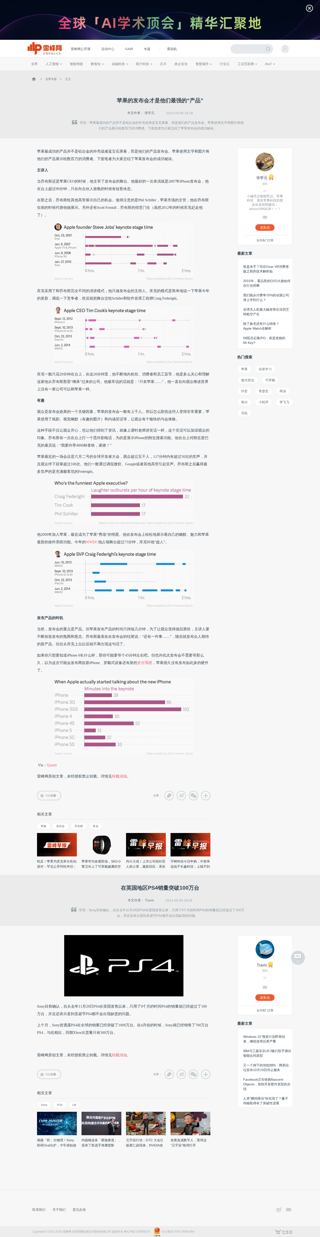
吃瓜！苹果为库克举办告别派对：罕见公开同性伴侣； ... (56, 866)
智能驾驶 (76, 64)
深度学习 (265, 369)
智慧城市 (202, 64)
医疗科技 (142, 64)
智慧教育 (174, 72)
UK (74, 1105)
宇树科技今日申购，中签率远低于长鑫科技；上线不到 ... (190, 866)
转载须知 (119, 776)
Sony (44, 1105)
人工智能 (52, 64)
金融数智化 (80, 72)
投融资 (120, 72)
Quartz (52, 765)
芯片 (163, 64)
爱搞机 (172, 49)
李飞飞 (284, 402)
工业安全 (234, 72)
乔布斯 (78, 826)
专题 (147, 49)
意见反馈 (79, 1209)
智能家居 (289, 72)
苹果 (43, 826)
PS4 (60, 1105)
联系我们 (38, 1209)
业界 (34, 64)
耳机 (244, 413)
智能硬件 (262, 72)
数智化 (96, 64)
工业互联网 (246, 64)
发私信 (265, 227)
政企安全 (181, 64)
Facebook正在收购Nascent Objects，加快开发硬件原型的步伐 (266, 1084)
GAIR (129, 49)
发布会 (60, 826)
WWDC (92, 542)
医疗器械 (133, 72)
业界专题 (51, 79)
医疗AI (109, 72)
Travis (149, 900)
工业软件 (219, 72)
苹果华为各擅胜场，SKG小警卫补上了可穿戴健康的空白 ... (101, 866)
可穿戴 (270, 380)
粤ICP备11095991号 (137, 1231)
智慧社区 (203, 72)
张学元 (149, 113)
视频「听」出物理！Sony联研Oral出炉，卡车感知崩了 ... (56, 1145)
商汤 (282, 391)
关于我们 (59, 1209)
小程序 (263, 402)
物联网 (250, 72)
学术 (48, 72)
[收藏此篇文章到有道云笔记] (169, 795)
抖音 (244, 391)
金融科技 (118, 64)
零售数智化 (63, 72)
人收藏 (51, 795)
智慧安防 (160, 72)
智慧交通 (189, 72)
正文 (68, 79)
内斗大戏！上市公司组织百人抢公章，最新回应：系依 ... (145, 866)
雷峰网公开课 (80, 49)
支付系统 (144, 663)
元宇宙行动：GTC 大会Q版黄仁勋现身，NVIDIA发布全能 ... (144, 1145)
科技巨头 (99, 72)
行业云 (225, 64)
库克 (95, 826)
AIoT (268, 64)
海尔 (244, 402)
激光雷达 (247, 380)
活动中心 (107, 49)
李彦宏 (263, 391)
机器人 (276, 72)
